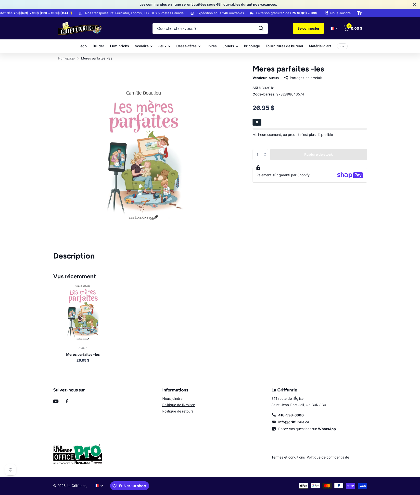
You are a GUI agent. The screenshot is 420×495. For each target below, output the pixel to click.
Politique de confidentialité (328, 457)
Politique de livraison (178, 405)
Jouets (228, 46)
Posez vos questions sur (307, 429)
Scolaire (142, 46)
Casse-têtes (186, 46)
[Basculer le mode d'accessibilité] (359, 13)
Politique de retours (177, 411)
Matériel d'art (320, 46)
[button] (266, 150)
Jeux (162, 46)
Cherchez (261, 28)
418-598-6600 (291, 415)
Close (414, 4)
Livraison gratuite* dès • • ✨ (301, 13)
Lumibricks (119, 46)
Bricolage (252, 46)
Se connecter (308, 28)
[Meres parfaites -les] (83, 312)
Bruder (98, 46)
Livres (211, 46)
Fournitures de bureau (284, 46)
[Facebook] (67, 401)
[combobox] (210, 28)
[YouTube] (55, 401)
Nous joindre (172, 398)
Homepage (66, 58)
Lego (82, 46)
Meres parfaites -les (83, 354)
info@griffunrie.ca (293, 422)
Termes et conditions (288, 457)
